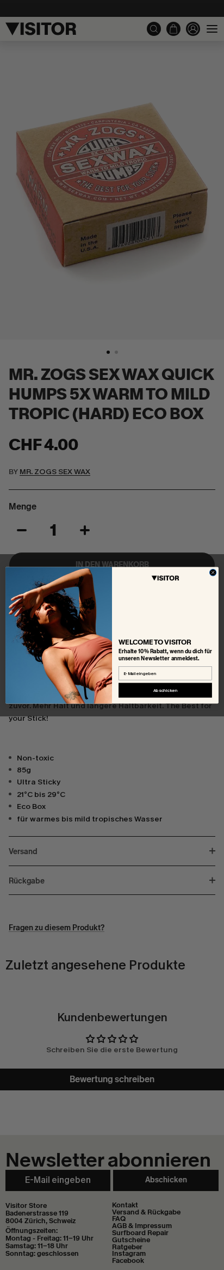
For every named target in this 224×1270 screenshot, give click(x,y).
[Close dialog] (212, 572)
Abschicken (165, 690)
